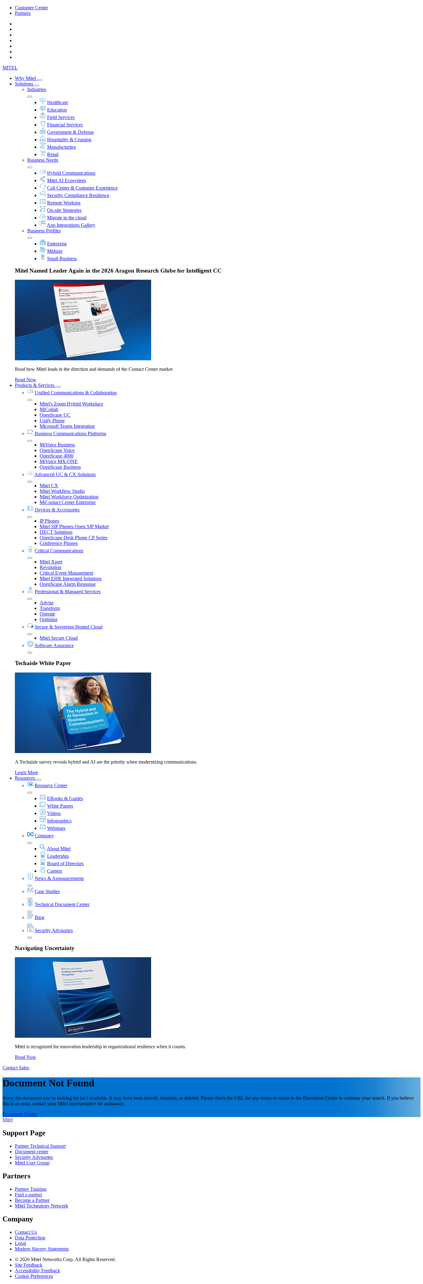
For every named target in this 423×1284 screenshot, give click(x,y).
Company (44, 835)
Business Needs (42, 160)
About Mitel (59, 848)
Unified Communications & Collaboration (76, 392)
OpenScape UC (55, 415)
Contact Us (26, 1232)
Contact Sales (15, 1067)
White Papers (60, 806)
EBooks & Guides (65, 798)
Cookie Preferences (34, 1276)
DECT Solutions (56, 532)
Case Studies (47, 891)
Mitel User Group (32, 1162)
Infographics (59, 820)
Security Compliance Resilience (78, 195)
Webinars (56, 828)
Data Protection (30, 1237)
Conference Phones (59, 543)
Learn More (26, 772)
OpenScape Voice (57, 450)
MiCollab (49, 409)
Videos (54, 813)
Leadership (58, 856)
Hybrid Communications (71, 173)
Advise (47, 602)
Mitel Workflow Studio (62, 491)
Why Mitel (26, 78)
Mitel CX (49, 485)
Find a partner (28, 1194)
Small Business (62, 258)
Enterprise (57, 243)
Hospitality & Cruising (69, 139)
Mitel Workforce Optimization (69, 496)
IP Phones (49, 521)
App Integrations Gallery (71, 225)
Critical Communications (59, 550)
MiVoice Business (57, 444)
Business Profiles (44, 230)
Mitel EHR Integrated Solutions (71, 578)
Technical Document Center (62, 904)
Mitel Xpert (51, 561)
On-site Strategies (64, 210)
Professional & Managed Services (68, 591)
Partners (23, 13)
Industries (36, 89)
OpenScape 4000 (56, 455)
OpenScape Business (60, 467)
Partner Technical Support (40, 1146)
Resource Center (51, 785)
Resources (25, 778)
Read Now (25, 379)
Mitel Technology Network (41, 1205)
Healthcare (57, 102)
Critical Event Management (66, 573)
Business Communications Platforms (70, 433)
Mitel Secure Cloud (59, 638)
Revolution (50, 567)
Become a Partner (32, 1200)
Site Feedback (28, 1265)
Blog (39, 917)
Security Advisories (54, 930)
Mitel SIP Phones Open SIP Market (74, 526)
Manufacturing (61, 147)
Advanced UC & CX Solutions (65, 474)
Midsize (55, 251)
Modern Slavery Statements (42, 1248)
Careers (54, 871)
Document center (31, 1151)
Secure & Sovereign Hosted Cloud (68, 626)
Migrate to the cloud (66, 217)
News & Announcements (59, 878)
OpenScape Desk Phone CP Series (73, 537)
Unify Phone (52, 420)
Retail (53, 154)
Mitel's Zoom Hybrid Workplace (71, 403)
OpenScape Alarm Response (68, 584)
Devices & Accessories (57, 509)
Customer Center (31, 7)
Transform (50, 608)
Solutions (24, 83)
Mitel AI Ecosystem (66, 180)
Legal (20, 1243)
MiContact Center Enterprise (68, 502)
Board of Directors (65, 863)
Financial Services (65, 124)
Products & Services (35, 385)
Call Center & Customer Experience (82, 188)
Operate (47, 613)
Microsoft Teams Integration (67, 426)
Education (57, 109)
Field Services (61, 117)
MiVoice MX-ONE (59, 461)
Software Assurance (54, 645)
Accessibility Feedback (37, 1270)
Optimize (49, 619)
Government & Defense (70, 132)
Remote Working (64, 202)
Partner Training (30, 1189)
